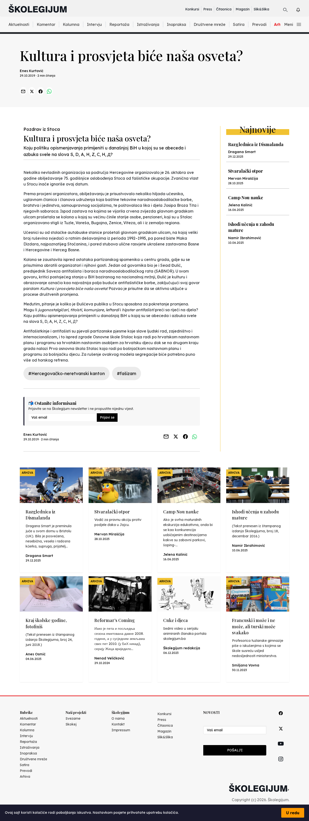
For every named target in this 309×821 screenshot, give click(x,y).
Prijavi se (107, 417)
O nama (118, 718)
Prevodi (259, 24)
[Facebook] (280, 718)
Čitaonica (224, 9)
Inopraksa (176, 24)
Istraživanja (148, 24)
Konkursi (192, 9)
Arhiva (25, 776)
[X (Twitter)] (280, 734)
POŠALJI (235, 750)
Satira (239, 24)
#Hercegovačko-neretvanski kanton (66, 373)
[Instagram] (280, 764)
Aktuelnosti (18, 24)
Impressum (121, 730)
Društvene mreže (209, 24)
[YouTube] (280, 749)
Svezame (73, 718)
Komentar (46, 24)
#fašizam (126, 373)
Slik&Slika (261, 9)
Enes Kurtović (31, 71)
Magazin (243, 9)
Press (207, 9)
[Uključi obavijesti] (302, 9)
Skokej (71, 724)
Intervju (94, 24)
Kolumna (71, 24)
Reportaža (119, 24)
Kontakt (118, 724)
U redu (292, 812)
